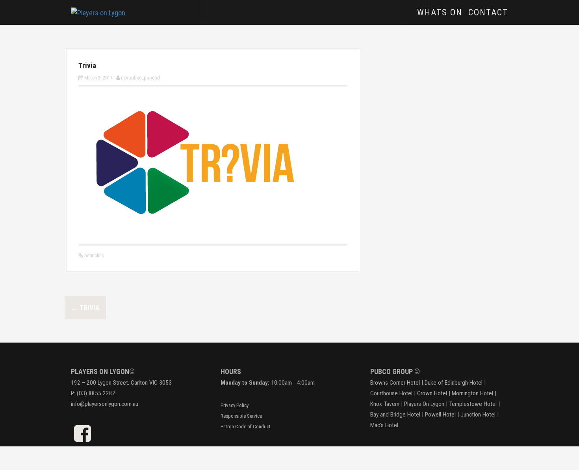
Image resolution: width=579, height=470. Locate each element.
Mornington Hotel (472, 393)
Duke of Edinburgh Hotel (453, 382)
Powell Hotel (440, 414)
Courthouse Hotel (391, 393)
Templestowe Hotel (473, 403)
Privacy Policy (235, 405)
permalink (93, 255)
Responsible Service (241, 416)
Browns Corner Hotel (395, 382)
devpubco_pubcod (140, 78)
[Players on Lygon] (98, 12)
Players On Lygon (424, 403)
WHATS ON (439, 12)
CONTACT (488, 12)
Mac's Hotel (384, 425)
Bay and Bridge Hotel (395, 414)
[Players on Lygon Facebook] (82, 438)
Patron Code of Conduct (246, 426)
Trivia (85, 308)
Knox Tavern (384, 403)
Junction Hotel (477, 414)
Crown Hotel (432, 393)
